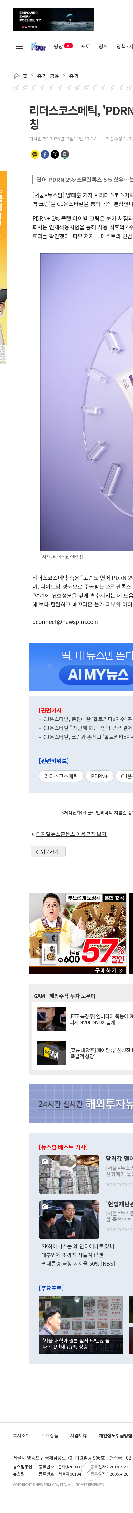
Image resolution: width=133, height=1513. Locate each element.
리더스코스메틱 (61, 776)
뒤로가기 (50, 851)
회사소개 (21, 1435)
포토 (85, 46)
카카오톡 (35, 154)
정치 (103, 46)
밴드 (65, 154)
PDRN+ (99, 776)
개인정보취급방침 (115, 1435)
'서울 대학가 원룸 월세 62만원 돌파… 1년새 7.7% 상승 (76, 1343)
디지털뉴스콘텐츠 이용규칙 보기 (71, 834)
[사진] (69, 1173)
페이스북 (45, 154)
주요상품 (50, 1435)
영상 (58, 46)
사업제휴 (78, 1435)
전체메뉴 (19, 46)
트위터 (55, 154)
